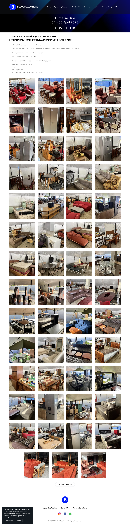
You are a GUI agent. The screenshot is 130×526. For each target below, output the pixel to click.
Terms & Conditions (80, 508)
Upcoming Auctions (50, 508)
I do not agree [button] (9, 520)
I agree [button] (19, 520)
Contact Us (65, 508)
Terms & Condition (65, 484)
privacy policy (16, 513)
